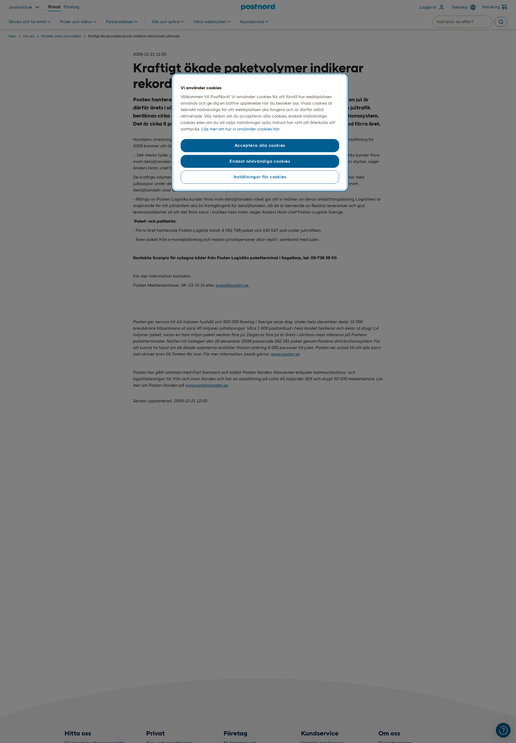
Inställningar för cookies (260, 176)
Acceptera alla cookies (260, 145)
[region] (260, 132)
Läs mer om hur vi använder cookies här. (241, 129)
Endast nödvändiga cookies (260, 161)
